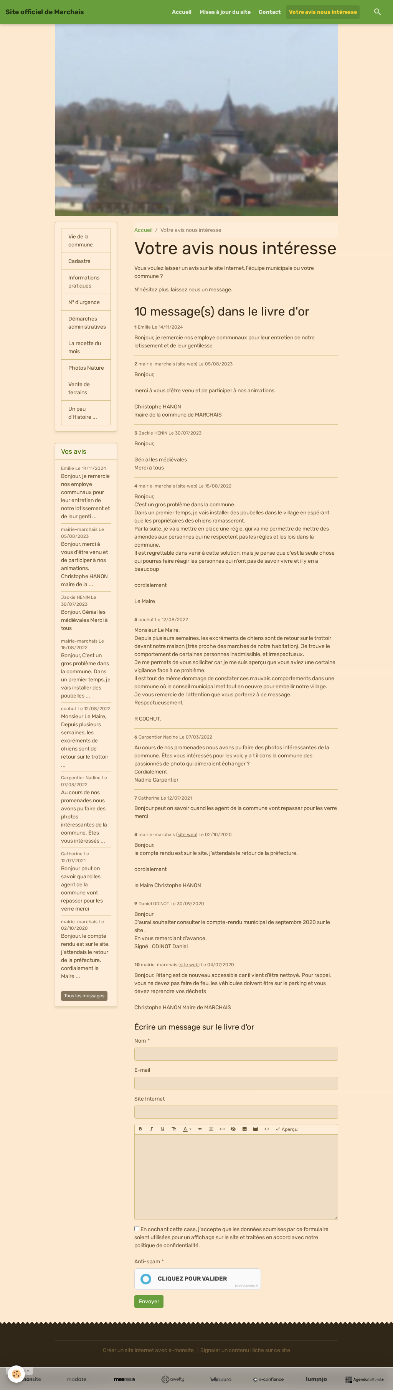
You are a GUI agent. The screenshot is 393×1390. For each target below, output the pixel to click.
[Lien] (222, 1129)
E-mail (142, 1070)
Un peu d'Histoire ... (82, 413)
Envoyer (149, 1301)
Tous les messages (84, 995)
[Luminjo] (316, 1379)
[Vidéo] (255, 1129)
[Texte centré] (211, 1129)
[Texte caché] (233, 1129)
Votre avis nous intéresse (323, 12)
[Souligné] (162, 1129)
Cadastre (79, 261)
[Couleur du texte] (187, 1129)
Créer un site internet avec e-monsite (148, 1350)
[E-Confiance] (268, 1379)
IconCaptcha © (246, 1286)
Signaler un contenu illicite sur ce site (245, 1350)
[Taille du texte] (174, 1129)
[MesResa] (124, 1379)
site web (187, 364)
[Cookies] (16, 1374)
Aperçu (289, 1129)
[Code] (266, 1129)
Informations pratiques (83, 281)
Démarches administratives (87, 323)
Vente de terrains (79, 388)
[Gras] (140, 1129)
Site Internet (149, 1099)
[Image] (244, 1129)
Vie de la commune (80, 240)
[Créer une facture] (220, 1379)
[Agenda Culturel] (364, 1379)
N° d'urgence (84, 302)
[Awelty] (172, 1379)
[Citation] (200, 1129)
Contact (270, 12)
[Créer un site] (29, 1379)
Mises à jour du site (225, 12)
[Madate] (76, 1379)
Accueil (182, 12)
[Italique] (151, 1129)
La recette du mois (84, 347)
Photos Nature (86, 368)
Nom (140, 1041)
